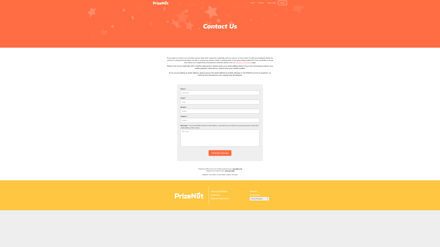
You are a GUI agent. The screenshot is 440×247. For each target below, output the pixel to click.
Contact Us (215, 195)
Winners (261, 3)
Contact (282, 3)
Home (252, 3)
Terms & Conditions (219, 191)
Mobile (183, 107)
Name (183, 89)
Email (183, 98)
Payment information (220, 198)
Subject (184, 116)
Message (219, 126)
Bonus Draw (272, 3)
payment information (243, 63)
